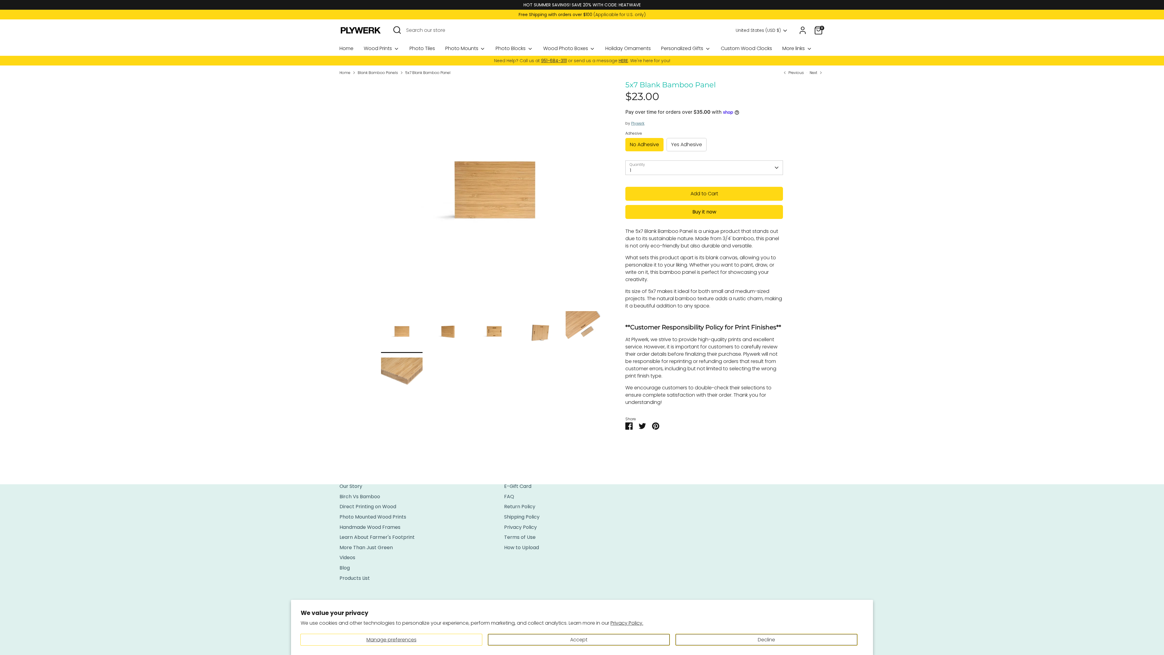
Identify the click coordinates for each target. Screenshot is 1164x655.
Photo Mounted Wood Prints (373, 516)
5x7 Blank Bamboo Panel (427, 72)
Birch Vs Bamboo (360, 496)
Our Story (351, 486)
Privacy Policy (520, 527)
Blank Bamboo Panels (378, 72)
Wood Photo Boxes (566, 48)
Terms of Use (520, 537)
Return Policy (519, 506)
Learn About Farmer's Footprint (377, 537)
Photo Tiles (422, 48)
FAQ (509, 496)
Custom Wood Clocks (746, 48)
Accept (578, 639)
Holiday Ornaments (628, 48)
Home (346, 48)
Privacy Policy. (626, 623)
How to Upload (521, 547)
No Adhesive (644, 144)
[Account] (803, 30)
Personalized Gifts (682, 48)
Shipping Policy (522, 516)
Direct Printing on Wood (368, 506)
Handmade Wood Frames (370, 527)
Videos (347, 557)
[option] (494, 195)
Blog (345, 567)
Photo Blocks (511, 48)
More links (794, 48)
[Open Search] (397, 30)
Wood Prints (378, 48)
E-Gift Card (517, 486)
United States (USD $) (758, 30)
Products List (355, 578)
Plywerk (637, 123)
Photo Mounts (462, 48)
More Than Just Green (366, 547)
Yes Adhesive (686, 144)
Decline (766, 639)
